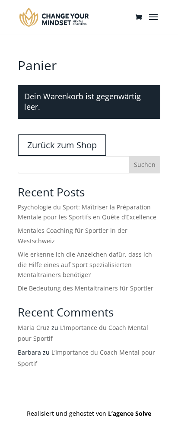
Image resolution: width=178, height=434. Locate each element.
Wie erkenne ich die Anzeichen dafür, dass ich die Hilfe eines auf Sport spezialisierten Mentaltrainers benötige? (85, 264)
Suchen (145, 164)
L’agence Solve (129, 413)
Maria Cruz (34, 327)
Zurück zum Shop (62, 145)
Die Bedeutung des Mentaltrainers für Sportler (85, 288)
